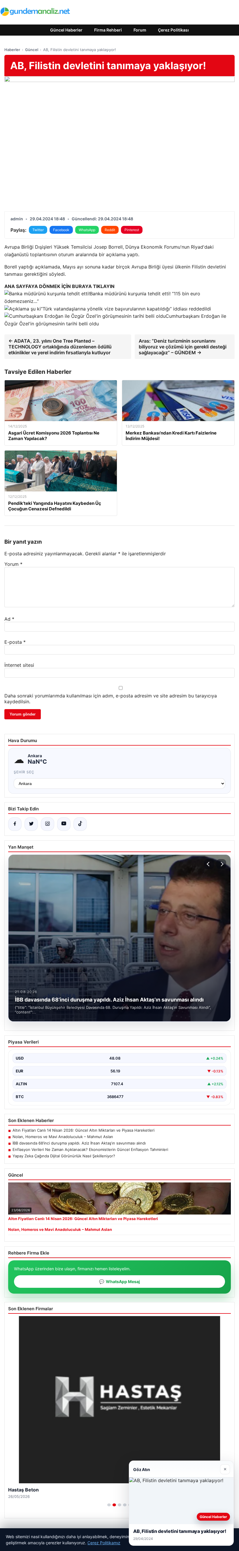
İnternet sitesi (19, 665)
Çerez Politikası (173, 29)
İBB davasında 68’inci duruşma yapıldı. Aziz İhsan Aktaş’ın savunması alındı (79, 1143)
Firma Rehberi (108, 29)
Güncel (31, 49)
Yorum (13, 564)
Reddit (110, 230)
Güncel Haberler (66, 29)
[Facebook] (15, 824)
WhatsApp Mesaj (119, 1281)
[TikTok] (80, 824)
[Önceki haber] (209, 864)
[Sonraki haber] (221, 864)
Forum (139, 29)
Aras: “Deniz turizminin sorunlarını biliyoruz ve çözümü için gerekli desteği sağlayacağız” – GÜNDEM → (182, 346)
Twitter (38, 230)
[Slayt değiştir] (109, 1504)
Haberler (12, 49)
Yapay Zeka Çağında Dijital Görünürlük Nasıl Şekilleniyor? (64, 1156)
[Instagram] (47, 824)
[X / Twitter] (31, 824)
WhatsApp (87, 230)
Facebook (61, 230)
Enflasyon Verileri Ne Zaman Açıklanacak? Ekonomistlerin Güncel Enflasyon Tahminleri (90, 1149)
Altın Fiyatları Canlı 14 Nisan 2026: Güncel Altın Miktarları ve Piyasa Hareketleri (83, 1130)
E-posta (15, 642)
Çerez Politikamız (103, 1542)
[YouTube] (64, 824)
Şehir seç (24, 772)
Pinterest (131, 230)
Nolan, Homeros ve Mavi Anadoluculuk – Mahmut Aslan (63, 1136)
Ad (9, 619)
